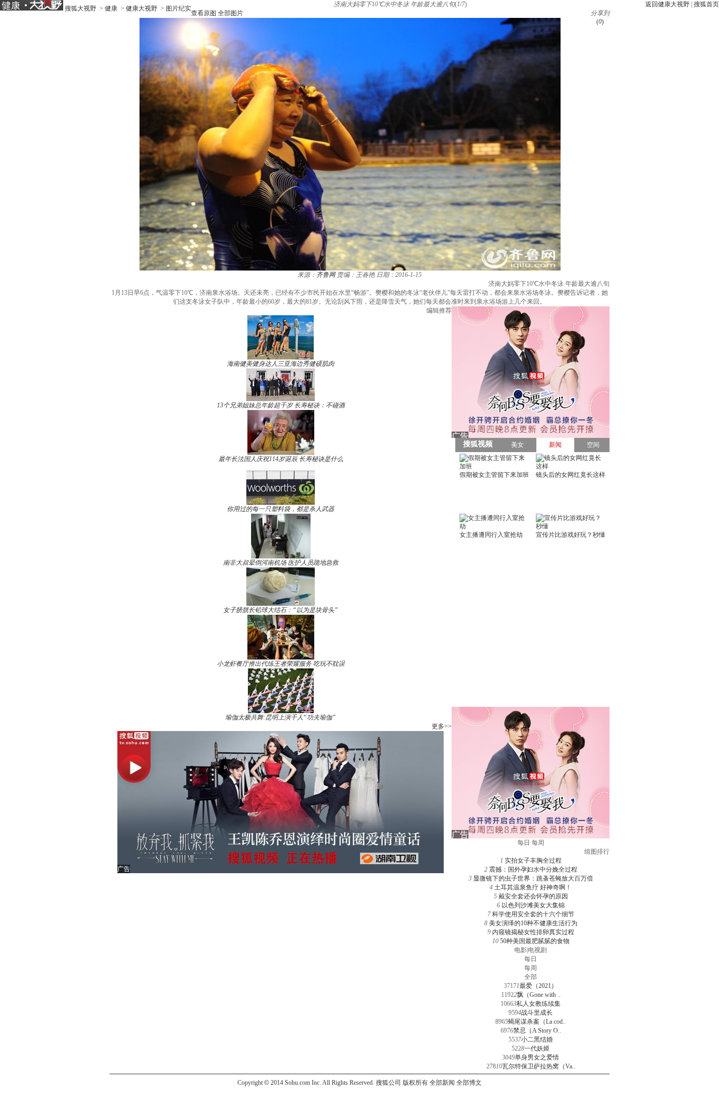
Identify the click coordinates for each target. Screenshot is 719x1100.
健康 (111, 8)
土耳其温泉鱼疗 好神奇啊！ (533, 887)
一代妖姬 (537, 1048)
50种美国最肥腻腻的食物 (535, 941)
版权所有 (415, 1082)
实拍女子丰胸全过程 (533, 860)
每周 (530, 968)
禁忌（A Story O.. (537, 1030)
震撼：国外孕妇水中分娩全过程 (533, 869)
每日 (530, 959)
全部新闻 (442, 1082)
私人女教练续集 (538, 1003)
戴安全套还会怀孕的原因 (533, 896)
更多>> (442, 726)
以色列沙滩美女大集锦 (533, 905)
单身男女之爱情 (537, 1057)
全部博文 (469, 1082)
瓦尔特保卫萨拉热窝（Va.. (538, 1066)
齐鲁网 (325, 274)
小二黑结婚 (537, 1039)
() (600, 21)
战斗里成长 (537, 1012)
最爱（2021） (538, 985)
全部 (530, 977)
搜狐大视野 (80, 8)
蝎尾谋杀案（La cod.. (537, 1021)
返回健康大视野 (667, 4)
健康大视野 (141, 8)
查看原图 (203, 13)
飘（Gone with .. (539, 994)
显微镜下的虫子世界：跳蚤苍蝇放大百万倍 (533, 878)
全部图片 (230, 13)
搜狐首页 (706, 4)
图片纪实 (178, 8)
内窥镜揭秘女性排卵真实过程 (533, 932)
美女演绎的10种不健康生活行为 (533, 923)
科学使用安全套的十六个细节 (533, 914)
